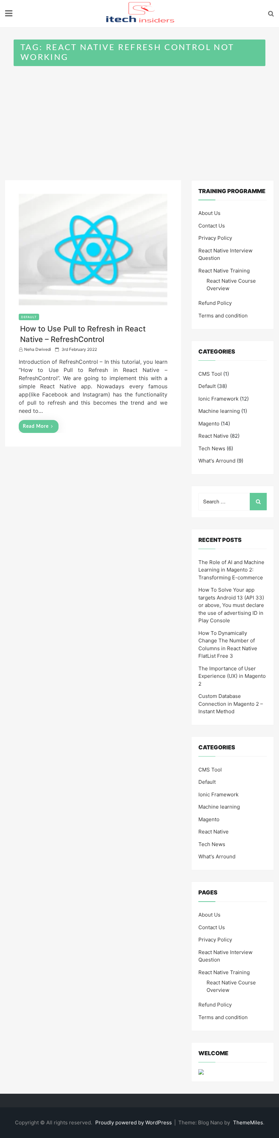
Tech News (211, 448)
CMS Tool (210, 374)
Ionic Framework (218, 398)
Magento (208, 423)
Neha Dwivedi (37, 349)
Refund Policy (215, 303)
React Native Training (224, 270)
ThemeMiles (248, 1122)
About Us (209, 213)
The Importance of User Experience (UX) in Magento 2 (232, 676)
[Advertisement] (139, 117)
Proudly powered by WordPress (134, 1122)
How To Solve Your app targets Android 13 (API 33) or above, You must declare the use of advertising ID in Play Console (231, 605)
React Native (213, 436)
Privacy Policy (215, 238)
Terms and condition (223, 315)
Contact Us (211, 225)
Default (29, 317)
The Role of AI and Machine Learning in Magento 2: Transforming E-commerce (231, 570)
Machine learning (219, 411)
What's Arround (216, 460)
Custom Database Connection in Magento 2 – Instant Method (230, 704)
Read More (36, 426)
